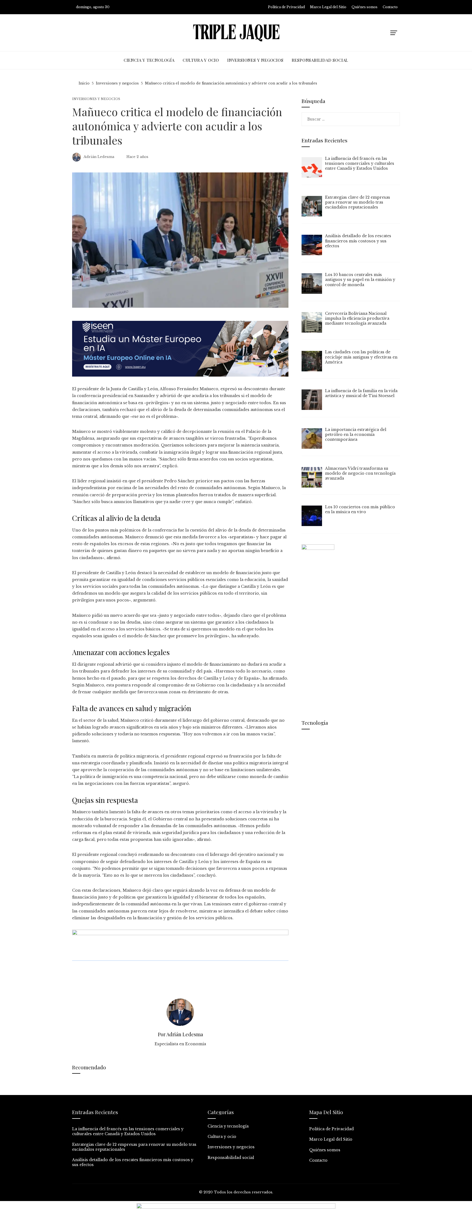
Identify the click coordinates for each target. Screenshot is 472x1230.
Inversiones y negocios (96, 99)
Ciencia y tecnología (228, 1126)
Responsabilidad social (231, 1157)
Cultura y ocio (222, 1136)
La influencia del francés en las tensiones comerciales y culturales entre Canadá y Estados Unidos (128, 1131)
